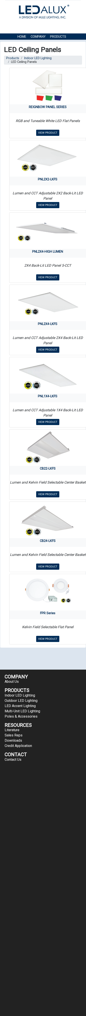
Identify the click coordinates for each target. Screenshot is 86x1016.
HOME (21, 37)
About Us (12, 681)
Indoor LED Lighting (38, 58)
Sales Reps (13, 735)
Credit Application (18, 746)
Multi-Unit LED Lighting (22, 711)
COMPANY (38, 37)
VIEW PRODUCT (47, 132)
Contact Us (49, 43)
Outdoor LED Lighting (21, 701)
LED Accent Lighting (20, 706)
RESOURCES (26, 43)
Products (58, 37)
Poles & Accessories (21, 716)
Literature (12, 730)
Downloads (13, 740)
